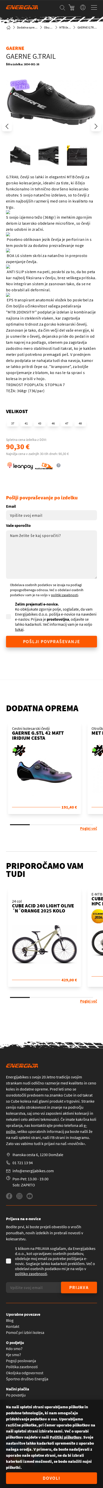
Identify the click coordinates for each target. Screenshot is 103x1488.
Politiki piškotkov (65, 1437)
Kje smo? (13, 1354)
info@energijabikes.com (33, 1170)
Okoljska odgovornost (24, 1372)
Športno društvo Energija (27, 1378)
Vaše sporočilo (18, 525)
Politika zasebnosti (22, 1366)
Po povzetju (16, 1394)
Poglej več (88, 828)
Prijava (79, 1287)
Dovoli (51, 1478)
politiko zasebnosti (31, 1273)
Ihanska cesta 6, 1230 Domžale (37, 1154)
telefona (71, 1125)
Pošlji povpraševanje (51, 641)
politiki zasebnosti (64, 595)
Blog (10, 1320)
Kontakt (12, 1326)
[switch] (83, 7)
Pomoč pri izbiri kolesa (25, 1332)
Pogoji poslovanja (21, 1360)
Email (11, 506)
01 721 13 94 (22, 1162)
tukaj (19, 629)
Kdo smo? (14, 1348)
